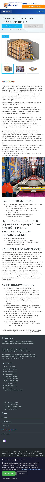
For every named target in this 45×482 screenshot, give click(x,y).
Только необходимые (10, 478)
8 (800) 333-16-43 (28, 4)
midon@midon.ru (10, 372)
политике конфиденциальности (31, 469)
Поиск (41, 12)
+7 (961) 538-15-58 (12, 409)
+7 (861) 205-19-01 (10, 383)
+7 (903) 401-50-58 (12, 404)
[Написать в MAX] (4, 441)
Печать (5, 36)
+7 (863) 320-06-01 (10, 369)
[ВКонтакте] (5, 81)
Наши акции (7, 421)
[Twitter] (7, 81)
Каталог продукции (9, 430)
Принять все (9, 473)
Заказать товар (12, 26)
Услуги (5, 417)
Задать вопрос (33, 26)
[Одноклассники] (10, 81)
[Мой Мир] (12, 81)
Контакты (6, 434)
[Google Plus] (14, 81)
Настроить (22, 473)
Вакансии (6, 425)
